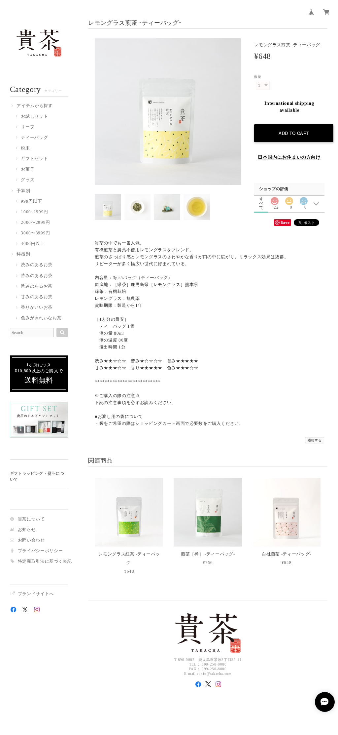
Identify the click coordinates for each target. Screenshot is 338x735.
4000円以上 (33, 243)
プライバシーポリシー (40, 551)
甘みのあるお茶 (36, 297)
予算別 (23, 190)
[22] (274, 199)
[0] (289, 199)
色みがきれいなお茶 (41, 318)
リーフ (27, 127)
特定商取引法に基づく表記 (45, 561)
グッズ (27, 180)
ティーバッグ (34, 137)
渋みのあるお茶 (36, 265)
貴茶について (31, 519)
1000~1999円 (34, 212)
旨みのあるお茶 (36, 286)
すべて (261, 199)
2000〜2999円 (35, 222)
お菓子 (27, 169)
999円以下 (31, 201)
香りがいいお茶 (36, 307)
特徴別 (23, 254)
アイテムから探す (34, 105)
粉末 (25, 148)
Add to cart (294, 133)
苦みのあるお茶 (36, 275)
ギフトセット (34, 158)
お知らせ (27, 529)
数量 (257, 77)
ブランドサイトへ (36, 593)
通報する (315, 440)
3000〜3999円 (35, 233)
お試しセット (34, 116)
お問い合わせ (31, 540)
